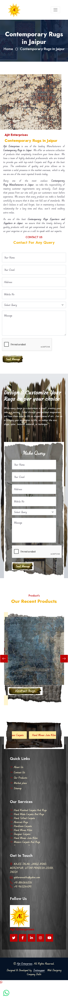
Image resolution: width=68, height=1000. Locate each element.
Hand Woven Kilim (23, 830)
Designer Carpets (22, 834)
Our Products (20, 777)
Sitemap (17, 788)
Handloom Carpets (23, 826)
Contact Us (19, 772)
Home (8, 48)
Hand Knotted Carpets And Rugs (30, 810)
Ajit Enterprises (24, 963)
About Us (18, 767)
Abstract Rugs (21, 822)
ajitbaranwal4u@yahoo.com (27, 877)
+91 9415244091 (23, 886)
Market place (20, 783)
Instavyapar (39, 970)
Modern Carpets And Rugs (27, 842)
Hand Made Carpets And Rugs (29, 814)
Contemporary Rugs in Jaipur (42, 48)
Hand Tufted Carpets (24, 818)
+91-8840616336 (23, 882)
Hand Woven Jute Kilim (29, 735)
